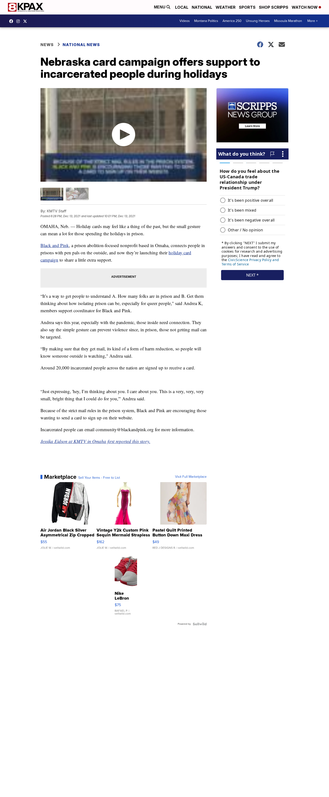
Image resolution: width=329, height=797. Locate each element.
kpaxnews (26, 21)
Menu (160, 7)
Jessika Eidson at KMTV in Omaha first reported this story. (95, 441)
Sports (247, 7)
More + (312, 20)
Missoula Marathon (288, 20)
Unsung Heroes (258, 20)
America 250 (232, 20)
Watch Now (305, 7)
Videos (184, 20)
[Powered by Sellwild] (200, 624)
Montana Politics (206, 20)
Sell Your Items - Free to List (99, 477)
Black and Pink (54, 245)
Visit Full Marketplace (191, 476)
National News (81, 44)
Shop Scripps (273, 7)
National (202, 7)
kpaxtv (12, 21)
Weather (226, 7)
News (47, 44)
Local (181, 7)
